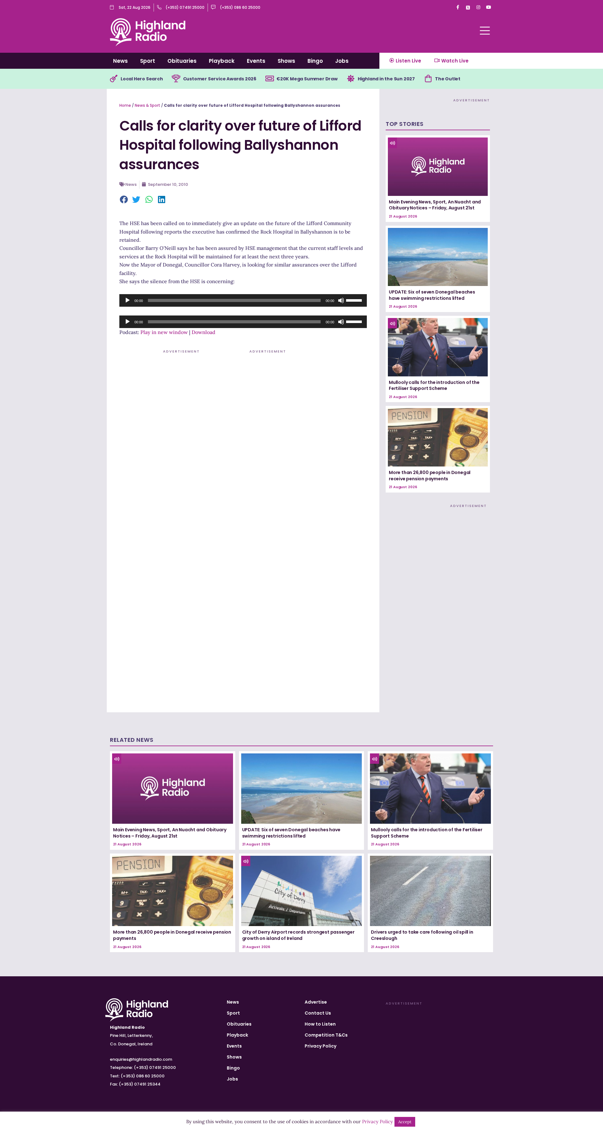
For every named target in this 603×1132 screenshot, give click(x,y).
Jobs (342, 61)
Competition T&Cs (326, 1035)
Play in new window (164, 332)
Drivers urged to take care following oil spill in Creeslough (422, 935)
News (120, 61)
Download (203, 332)
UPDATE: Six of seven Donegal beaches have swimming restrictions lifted (432, 295)
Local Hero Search (142, 79)
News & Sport (147, 105)
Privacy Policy (320, 1046)
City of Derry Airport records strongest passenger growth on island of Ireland (298, 935)
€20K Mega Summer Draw (307, 79)
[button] (124, 200)
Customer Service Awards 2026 (219, 79)
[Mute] (341, 300)
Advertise (316, 1002)
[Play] (127, 300)
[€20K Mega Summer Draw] (269, 79)
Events (256, 61)
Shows (286, 61)
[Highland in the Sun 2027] (351, 79)
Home (125, 105)
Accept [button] (404, 1121)
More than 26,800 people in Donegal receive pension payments (429, 475)
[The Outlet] (428, 79)
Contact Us (318, 1013)
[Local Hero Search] (113, 79)
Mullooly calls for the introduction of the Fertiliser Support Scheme (434, 385)
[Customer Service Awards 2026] (176, 79)
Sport (147, 61)
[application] (243, 300)
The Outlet (447, 79)
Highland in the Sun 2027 (386, 79)
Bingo (315, 61)
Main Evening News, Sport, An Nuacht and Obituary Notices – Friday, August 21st (435, 205)
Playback (222, 61)
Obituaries (182, 61)
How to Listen (320, 1024)
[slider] (355, 299)
